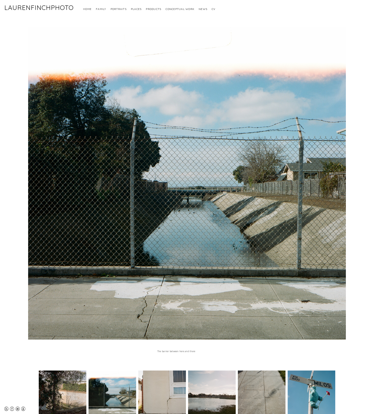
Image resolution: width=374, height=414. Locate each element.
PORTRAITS (119, 9)
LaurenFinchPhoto (39, 7)
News (203, 9)
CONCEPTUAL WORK (180, 9)
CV (214, 9)
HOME (87, 9)
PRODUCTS (153, 9)
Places (136, 9)
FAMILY (101, 9)
